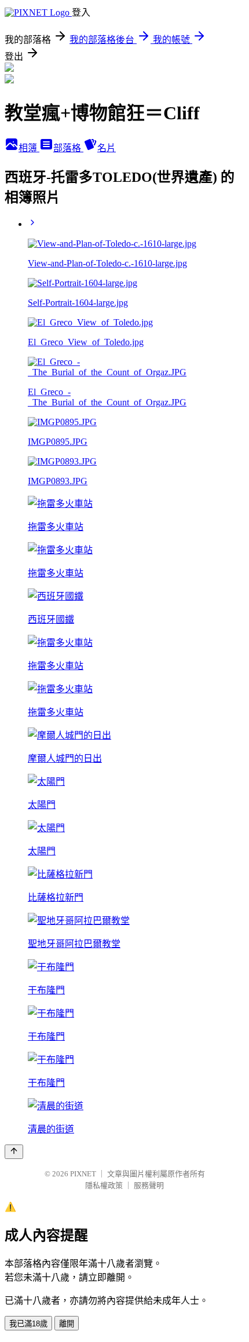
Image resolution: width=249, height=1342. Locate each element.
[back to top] (14, 1151)
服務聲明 (149, 1185)
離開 (66, 1323)
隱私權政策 (104, 1185)
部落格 (68, 148)
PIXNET (83, 1173)
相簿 (29, 148)
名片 (106, 148)
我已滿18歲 (28, 1323)
